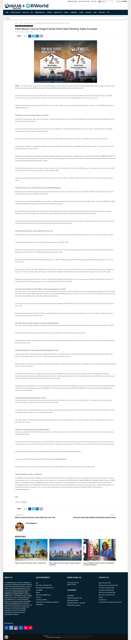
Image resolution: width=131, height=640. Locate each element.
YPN (108, 12)
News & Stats (58, 12)
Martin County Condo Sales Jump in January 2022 (30, 563)
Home (7, 12)
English (103, 1)
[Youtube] (30, 628)
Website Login (72, 1)
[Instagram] (16, 628)
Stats (31, 25)
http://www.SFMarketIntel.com (58, 459)
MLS (32, 12)
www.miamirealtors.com (22, 489)
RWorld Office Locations (74, 605)
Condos (66, 12)
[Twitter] (11, 628)
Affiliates (102, 12)
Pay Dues (94, 1)
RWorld (38, 592)
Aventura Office (73, 600)
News (20, 25)
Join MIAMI (39, 590)
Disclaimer (45, 636)
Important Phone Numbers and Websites (47, 602)
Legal (95, 12)
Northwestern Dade (76, 598)
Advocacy (88, 12)
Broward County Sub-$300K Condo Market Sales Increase (95, 517)
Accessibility (39, 604)
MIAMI (72, 595)
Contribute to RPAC (41, 599)
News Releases (26, 25)
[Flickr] (26, 628)
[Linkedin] (21, 628)
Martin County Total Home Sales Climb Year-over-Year (35, 517)
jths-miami (23, 502)
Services (49, 12)
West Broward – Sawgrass (77, 603)
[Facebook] (6, 628)
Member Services (40, 12)
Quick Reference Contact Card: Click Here (110, 602)
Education (26, 12)
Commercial (73, 12)
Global (81, 12)
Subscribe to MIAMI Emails (43, 595)
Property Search (15, 12)
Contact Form (102, 599)
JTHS (17, 25)
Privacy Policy (49, 637)
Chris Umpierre (20, 31)
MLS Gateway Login (84, 1)
